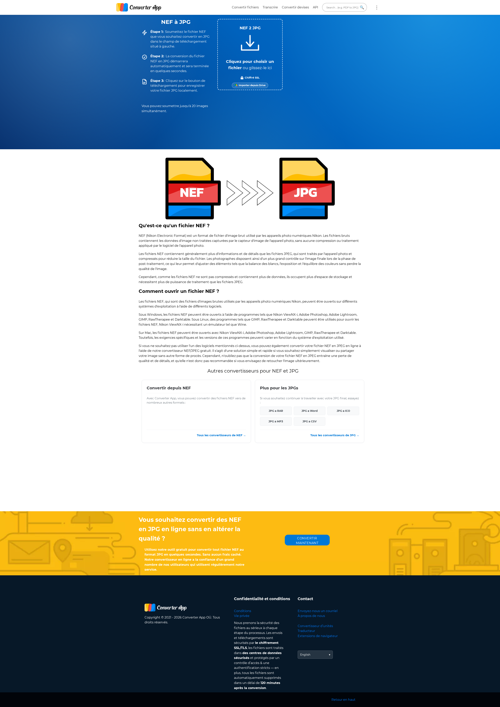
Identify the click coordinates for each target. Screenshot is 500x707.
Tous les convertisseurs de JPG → (334, 435)
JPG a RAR (276, 410)
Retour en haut (343, 700)
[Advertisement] (250, 480)
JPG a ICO (343, 410)
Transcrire (270, 7)
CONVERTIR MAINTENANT (307, 540)
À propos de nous (311, 616)
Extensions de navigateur (318, 636)
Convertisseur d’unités (315, 626)
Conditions (242, 611)
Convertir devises (295, 7)
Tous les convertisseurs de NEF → (221, 435)
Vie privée (241, 616)
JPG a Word (310, 410)
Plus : (377, 7)
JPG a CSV (310, 421)
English (305, 654)
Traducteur (306, 631)
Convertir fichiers (245, 7)
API (315, 7)
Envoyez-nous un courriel (318, 611)
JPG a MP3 (276, 421)
